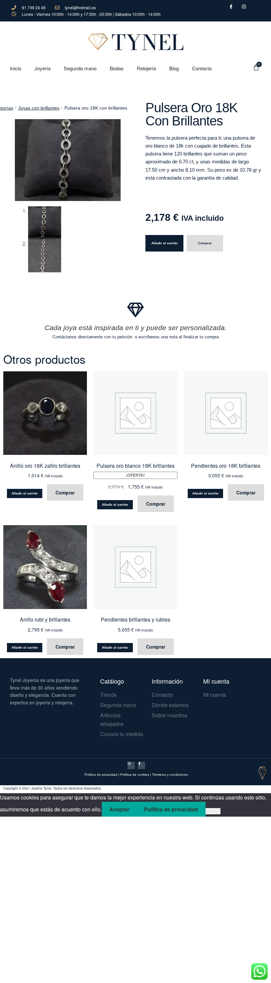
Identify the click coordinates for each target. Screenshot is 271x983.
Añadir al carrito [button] (25, 493)
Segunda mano (80, 68)
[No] (213, 811)
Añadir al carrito (164, 243)
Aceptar (119, 809)
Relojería (146, 68)
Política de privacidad (101, 774)
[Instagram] (131, 765)
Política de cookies (134, 774)
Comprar (205, 243)
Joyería (42, 68)
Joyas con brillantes (38, 108)
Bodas (117, 68)
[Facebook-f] (141, 765)
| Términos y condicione (168, 774)
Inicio (15, 68)
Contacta (202, 68)
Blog (174, 68)
